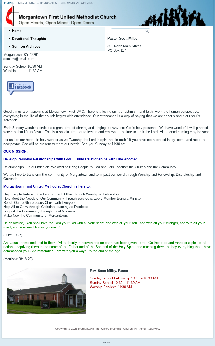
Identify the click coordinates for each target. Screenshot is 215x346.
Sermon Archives (77, 3)
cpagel (107, 341)
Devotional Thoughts (37, 3)
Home (9, 3)
